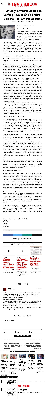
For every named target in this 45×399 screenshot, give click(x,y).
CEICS (27, 392)
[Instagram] (26, 390)
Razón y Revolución (27, 238)
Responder (39, 288)
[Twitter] (21, 390)
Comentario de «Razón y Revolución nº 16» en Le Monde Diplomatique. (35, 261)
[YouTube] (24, 390)
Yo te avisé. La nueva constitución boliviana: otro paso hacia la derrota (13, 363)
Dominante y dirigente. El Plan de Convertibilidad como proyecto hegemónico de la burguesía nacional (4, 365)
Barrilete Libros (21, 392)
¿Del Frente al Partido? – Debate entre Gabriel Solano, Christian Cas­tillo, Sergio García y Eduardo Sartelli (22, 264)
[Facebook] (19, 390)
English (32, 392)
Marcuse (20, 238)
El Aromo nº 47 (29, 21)
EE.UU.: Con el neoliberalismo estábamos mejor (31, 362)
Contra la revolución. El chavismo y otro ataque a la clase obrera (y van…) (22, 362)
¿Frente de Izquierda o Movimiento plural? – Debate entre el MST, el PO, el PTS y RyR (8, 263)
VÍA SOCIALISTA (38, 392)
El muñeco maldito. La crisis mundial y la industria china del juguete (40, 363)
